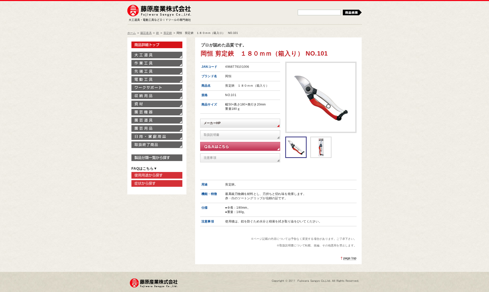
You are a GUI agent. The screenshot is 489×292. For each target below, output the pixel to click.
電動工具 (156, 79)
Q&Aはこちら (240, 146)
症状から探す (156, 183)
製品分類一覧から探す (156, 157)
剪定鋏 (168, 32)
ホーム (131, 32)
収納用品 (156, 95)
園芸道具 (146, 32)
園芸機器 (156, 112)
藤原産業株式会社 (159, 11)
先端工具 (156, 71)
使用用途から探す (156, 175)
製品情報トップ (156, 45)
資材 (156, 104)
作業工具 (156, 63)
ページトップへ (349, 258)
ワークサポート (156, 87)
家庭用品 (156, 136)
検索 (352, 12)
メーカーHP (212, 123)
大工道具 (156, 55)
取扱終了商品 (156, 144)
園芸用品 (156, 128)
